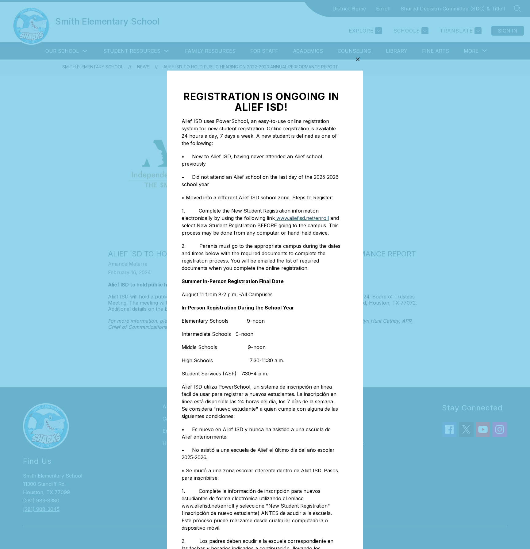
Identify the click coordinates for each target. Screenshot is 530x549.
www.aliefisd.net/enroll (302, 218)
